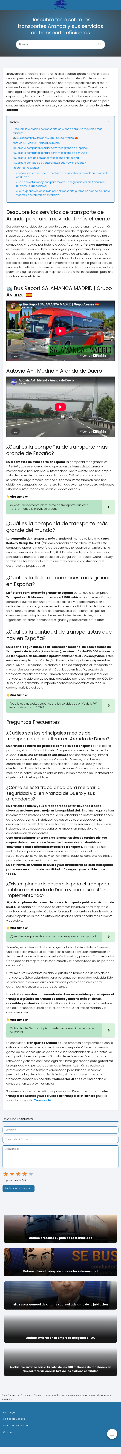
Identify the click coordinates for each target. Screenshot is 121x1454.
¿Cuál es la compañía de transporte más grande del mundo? (51, 153)
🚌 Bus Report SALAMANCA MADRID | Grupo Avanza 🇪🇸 (45, 138)
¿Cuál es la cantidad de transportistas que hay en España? (49, 163)
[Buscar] (99, 43)
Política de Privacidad (15, 1425)
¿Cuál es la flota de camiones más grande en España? (46, 158)
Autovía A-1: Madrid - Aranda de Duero (36, 143)
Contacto (8, 1432)
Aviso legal (9, 1412)
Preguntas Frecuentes (26, 168)
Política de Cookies (14, 1418)
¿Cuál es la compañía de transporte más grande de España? (50, 148)
